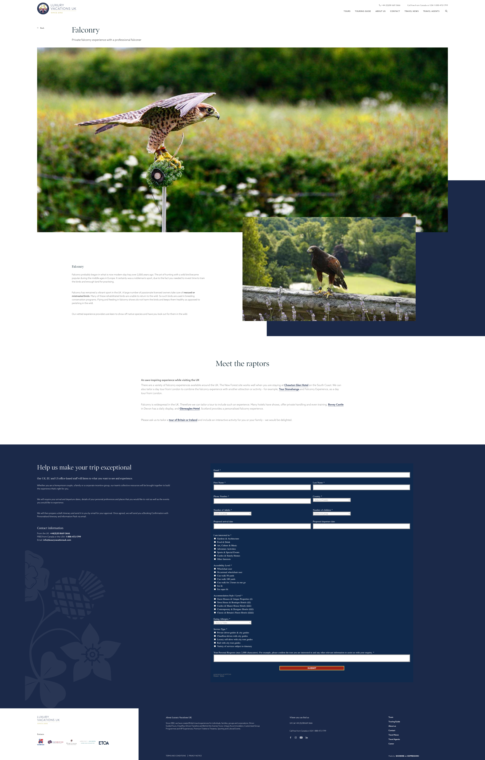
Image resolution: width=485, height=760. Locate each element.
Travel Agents (431, 11)
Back (42, 28)
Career (391, 744)
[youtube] (302, 738)
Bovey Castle (336, 404)
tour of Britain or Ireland (183, 419)
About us (380, 11)
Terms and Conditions (176, 756)
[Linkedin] (307, 738)
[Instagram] (297, 738)
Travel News (412, 11)
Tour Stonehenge (289, 389)
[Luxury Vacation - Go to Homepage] (56, 8)
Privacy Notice (195, 756)
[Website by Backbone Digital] (400, 756)
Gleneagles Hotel (190, 408)
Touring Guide (363, 11)
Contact (395, 11)
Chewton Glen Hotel (296, 385)
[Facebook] (292, 738)
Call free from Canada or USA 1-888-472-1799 (427, 5)
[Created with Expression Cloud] (413, 756)
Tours (347, 11)
